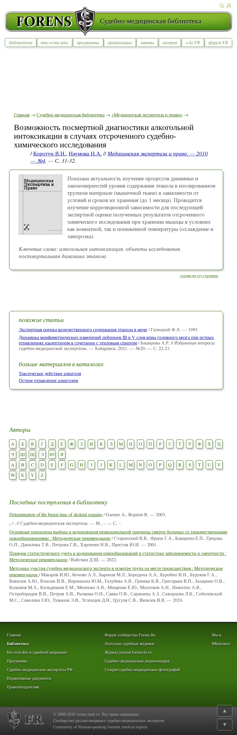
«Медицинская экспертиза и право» (147, 115)
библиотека (20, 42)
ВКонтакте (221, 644)
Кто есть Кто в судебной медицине (37, 652)
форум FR (218, 42)
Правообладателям (23, 687)
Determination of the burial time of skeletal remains (55, 514)
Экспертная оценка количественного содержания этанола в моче (83, 329)
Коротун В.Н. (49, 153)
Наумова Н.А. (85, 153)
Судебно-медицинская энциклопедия (137, 661)
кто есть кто (54, 42)
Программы (17, 661)
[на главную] (52, 21)
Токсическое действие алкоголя (50, 373)
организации (120, 42)
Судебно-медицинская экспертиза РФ (40, 670)
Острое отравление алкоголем (48, 380)
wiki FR (193, 42)
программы (88, 42)
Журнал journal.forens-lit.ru (128, 652)
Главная (21, 115)
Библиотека (18, 644)
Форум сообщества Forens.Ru (130, 635)
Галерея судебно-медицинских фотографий (142, 670)
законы (147, 42)
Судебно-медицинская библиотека (70, 115)
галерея (169, 42)
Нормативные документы (29, 678)
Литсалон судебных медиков (129, 644)
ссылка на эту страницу (199, 275)
